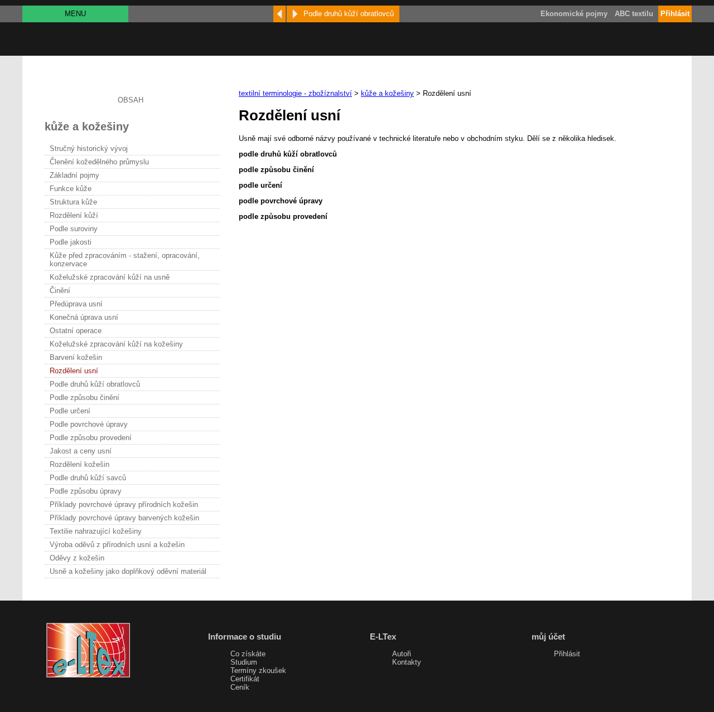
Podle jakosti (70, 242)
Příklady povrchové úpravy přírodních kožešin (124, 504)
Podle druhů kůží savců (88, 478)
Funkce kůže (70, 188)
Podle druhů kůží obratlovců (95, 384)
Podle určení (70, 411)
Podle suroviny (74, 229)
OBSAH (130, 100)
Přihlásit (567, 654)
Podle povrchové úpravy (89, 424)
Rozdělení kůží (74, 215)
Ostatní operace (76, 330)
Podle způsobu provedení (91, 437)
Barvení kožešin (76, 357)
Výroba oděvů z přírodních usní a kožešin (117, 544)
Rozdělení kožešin (79, 464)
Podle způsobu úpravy (86, 491)
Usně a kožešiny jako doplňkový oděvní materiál (128, 571)
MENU (75, 13)
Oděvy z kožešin (77, 558)
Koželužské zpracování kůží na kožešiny (116, 344)
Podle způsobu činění (84, 397)
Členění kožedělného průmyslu (99, 162)
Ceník (239, 687)
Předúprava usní (76, 304)
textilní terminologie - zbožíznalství (295, 93)
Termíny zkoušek (258, 670)
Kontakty (406, 662)
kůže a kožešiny (387, 93)
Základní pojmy (74, 175)
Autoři (401, 654)
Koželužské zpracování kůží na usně (110, 277)
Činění (60, 290)
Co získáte (248, 654)
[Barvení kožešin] (279, 14)
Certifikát (244, 679)
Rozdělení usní (74, 371)
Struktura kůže (73, 202)
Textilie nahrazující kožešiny (96, 531)
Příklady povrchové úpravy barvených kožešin (124, 518)
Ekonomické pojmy (574, 13)
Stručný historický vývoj (89, 148)
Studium (243, 662)
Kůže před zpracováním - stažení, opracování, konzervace (125, 259)
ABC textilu (634, 13)
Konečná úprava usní (84, 317)
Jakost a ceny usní (81, 451)
